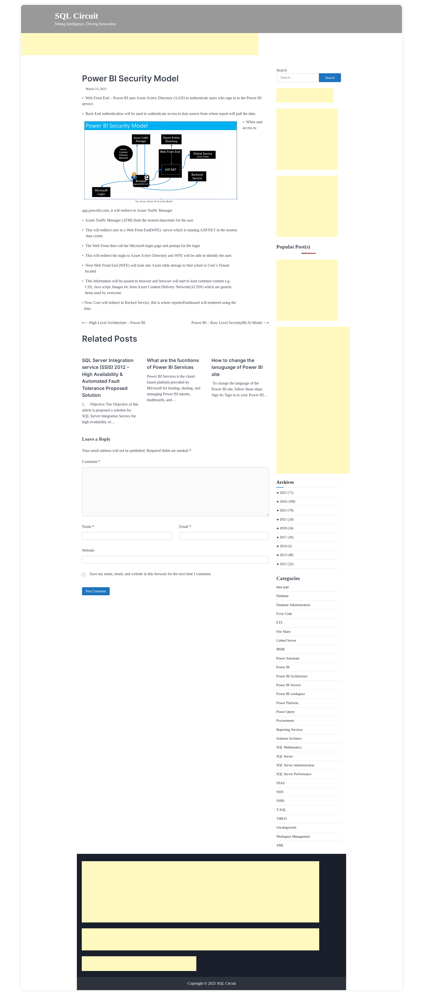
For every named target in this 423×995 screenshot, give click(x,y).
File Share (283, 632)
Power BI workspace (290, 694)
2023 (287, 510)
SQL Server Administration (295, 765)
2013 (287, 555)
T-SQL (281, 810)
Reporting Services (289, 730)
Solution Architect (289, 738)
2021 (287, 519)
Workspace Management (293, 836)
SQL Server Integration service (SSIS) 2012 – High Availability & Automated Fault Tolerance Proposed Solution (108, 378)
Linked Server (286, 640)
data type (282, 587)
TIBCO (281, 819)
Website (88, 550)
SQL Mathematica (288, 747)
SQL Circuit (76, 15)
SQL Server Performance (293, 774)
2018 (287, 528)
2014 (286, 546)
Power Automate (287, 658)
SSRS (280, 801)
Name (88, 526)
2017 (287, 537)
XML (280, 845)
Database (282, 596)
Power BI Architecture (291, 676)
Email (185, 526)
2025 (287, 493)
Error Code (284, 614)
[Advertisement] (139, 44)
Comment (91, 462)
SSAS (280, 783)
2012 (287, 564)
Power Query (285, 712)
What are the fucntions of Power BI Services (173, 364)
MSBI (280, 649)
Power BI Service (288, 685)
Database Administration (293, 605)
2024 (287, 501)
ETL (279, 622)
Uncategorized (286, 827)
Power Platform (287, 703)
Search (281, 70)
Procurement (285, 720)
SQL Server (284, 756)
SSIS (279, 792)
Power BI (283, 667)
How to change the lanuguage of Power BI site (237, 367)
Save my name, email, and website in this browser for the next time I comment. (150, 574)
